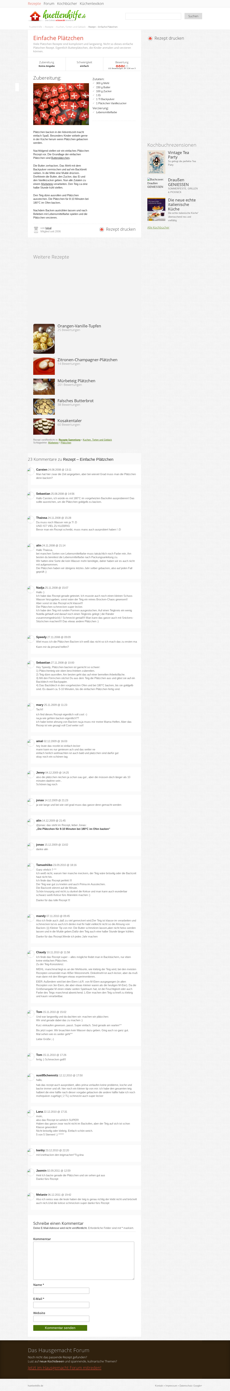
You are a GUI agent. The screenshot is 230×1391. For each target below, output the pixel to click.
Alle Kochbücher (158, 227)
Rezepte (34, 3)
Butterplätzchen (60, 157)
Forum (49, 3)
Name (38, 1285)
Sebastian (43, 493)
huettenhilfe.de (35, 1385)
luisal (48, 227)
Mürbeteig (47, 183)
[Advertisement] (177, 92)
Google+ (197, 1385)
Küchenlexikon (92, 3)
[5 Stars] (127, 66)
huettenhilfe (35, 26)
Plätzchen (66, 442)
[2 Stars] (119, 66)
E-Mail (38, 1299)
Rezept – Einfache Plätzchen (103, 26)
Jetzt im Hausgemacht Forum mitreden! (64, 1368)
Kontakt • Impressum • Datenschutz (174, 1385)
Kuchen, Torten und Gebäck (71, 26)
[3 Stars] (122, 66)
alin (38, 545)
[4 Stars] (124, 66)
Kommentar (42, 1239)
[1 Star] (117, 66)
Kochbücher (67, 3)
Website (39, 1313)
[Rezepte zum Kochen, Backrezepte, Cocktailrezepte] (57, 16)
